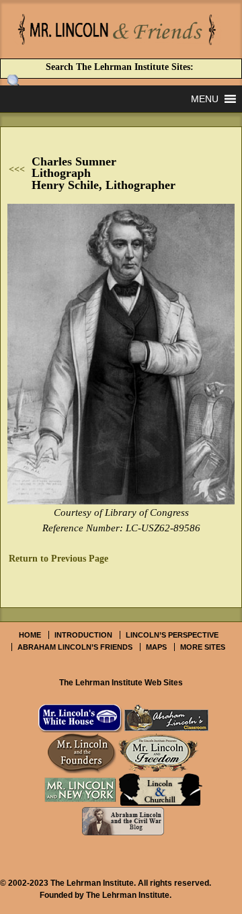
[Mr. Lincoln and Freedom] (158, 752)
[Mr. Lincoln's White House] (80, 717)
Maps (156, 647)
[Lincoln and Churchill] (160, 789)
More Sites (202, 647)
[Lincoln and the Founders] (82, 752)
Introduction (83, 635)
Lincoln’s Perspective (172, 635)
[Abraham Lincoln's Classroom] (166, 717)
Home (30, 635)
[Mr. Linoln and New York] (80, 789)
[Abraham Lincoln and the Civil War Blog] (123, 820)
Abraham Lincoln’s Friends (74, 647)
